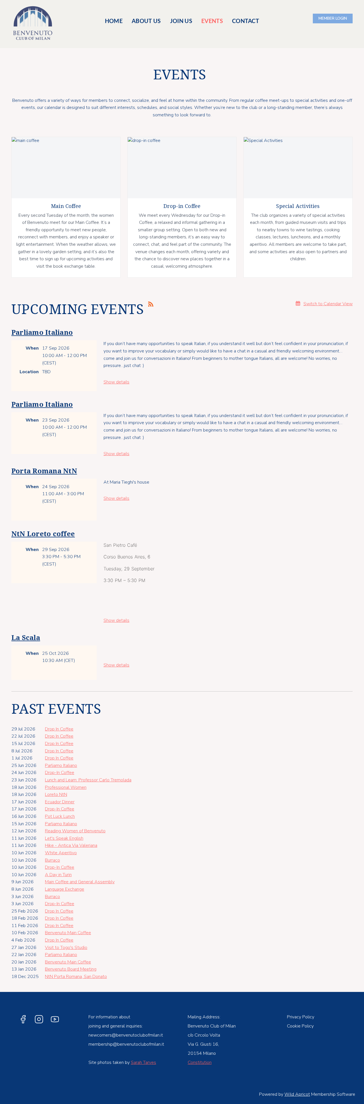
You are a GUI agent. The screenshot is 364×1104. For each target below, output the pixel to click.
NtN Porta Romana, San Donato (76, 976)
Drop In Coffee (59, 729)
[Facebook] (23, 1019)
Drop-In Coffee (59, 772)
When (32, 348)
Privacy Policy (300, 1017)
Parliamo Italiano (42, 333)
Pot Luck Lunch (60, 816)
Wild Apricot (297, 1094)
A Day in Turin (58, 875)
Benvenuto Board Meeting (70, 969)
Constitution (200, 1062)
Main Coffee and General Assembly (80, 882)
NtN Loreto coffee (43, 534)
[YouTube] (54, 1019)
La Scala (25, 638)
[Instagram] (39, 1019)
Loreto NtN (56, 794)
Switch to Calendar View (328, 304)
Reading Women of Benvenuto (75, 831)
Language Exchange (64, 889)
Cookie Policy (300, 1026)
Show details (116, 382)
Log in (333, 18)
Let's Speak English (64, 838)
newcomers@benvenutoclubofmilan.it (125, 1035)
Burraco (52, 860)
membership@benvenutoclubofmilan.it (126, 1044)
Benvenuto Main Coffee (68, 933)
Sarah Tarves (143, 1062)
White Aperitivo (61, 853)
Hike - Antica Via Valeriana (71, 845)
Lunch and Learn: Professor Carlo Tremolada (88, 780)
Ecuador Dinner (60, 802)
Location (29, 372)
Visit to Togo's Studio (66, 947)
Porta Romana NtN (44, 471)
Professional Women (65, 787)
